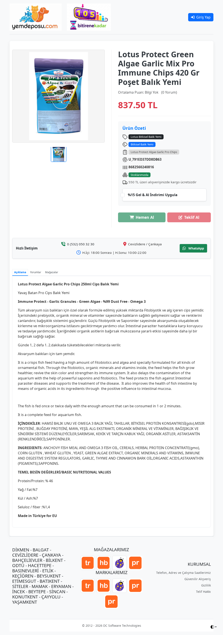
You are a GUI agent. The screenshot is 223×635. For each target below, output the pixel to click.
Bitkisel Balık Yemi (142, 144)
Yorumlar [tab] (35, 272)
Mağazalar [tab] (51, 272)
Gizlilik (206, 585)
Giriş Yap (203, 17)
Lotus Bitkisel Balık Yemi (146, 137)
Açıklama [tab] (20, 272)
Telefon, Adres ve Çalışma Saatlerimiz (183, 573)
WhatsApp (196, 248)
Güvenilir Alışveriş (197, 579)
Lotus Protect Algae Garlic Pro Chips (154, 152)
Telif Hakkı (203, 592)
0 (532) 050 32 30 (80, 244)
